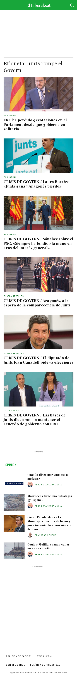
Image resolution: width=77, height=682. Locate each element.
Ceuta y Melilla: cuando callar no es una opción (48, 546)
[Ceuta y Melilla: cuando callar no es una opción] (14, 550)
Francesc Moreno (46, 535)
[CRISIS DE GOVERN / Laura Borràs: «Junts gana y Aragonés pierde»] (38, 155)
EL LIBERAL (10, 115)
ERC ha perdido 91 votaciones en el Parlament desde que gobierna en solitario (35, 124)
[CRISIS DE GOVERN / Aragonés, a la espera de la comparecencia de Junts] (38, 274)
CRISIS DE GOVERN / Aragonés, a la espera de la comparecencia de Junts (37, 302)
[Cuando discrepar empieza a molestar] (14, 481)
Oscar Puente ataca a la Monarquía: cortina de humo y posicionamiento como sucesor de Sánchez (49, 523)
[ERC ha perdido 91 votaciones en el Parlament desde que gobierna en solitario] (38, 94)
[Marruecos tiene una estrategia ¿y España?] (14, 502)
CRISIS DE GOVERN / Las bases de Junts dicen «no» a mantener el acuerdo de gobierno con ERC (35, 419)
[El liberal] (38, 4)
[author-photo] (30, 484)
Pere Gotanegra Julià (48, 484)
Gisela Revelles (14, 296)
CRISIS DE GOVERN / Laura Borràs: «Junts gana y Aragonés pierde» (36, 183)
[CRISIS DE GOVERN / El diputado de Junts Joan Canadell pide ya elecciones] (38, 332)
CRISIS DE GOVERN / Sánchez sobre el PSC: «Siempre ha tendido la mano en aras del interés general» (38, 243)
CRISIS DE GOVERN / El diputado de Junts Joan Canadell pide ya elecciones (38, 360)
